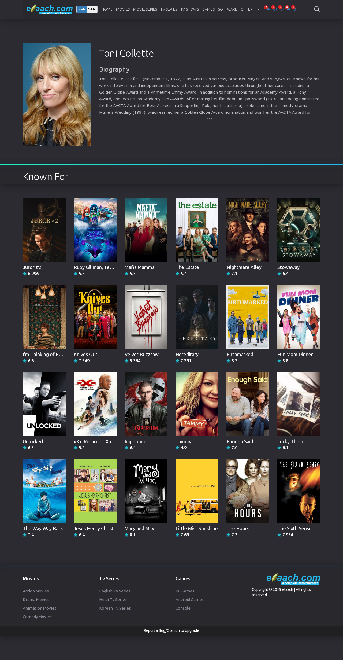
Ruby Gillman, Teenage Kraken (106, 267)
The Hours (237, 528)
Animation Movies (39, 608)
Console (183, 608)
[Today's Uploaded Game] (289, 9)
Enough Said (239, 441)
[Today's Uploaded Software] (294, 9)
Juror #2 (32, 267)
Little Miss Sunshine (197, 528)
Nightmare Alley (244, 267)
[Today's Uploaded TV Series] (275, 9)
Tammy (183, 441)
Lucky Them (290, 441)
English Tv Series (115, 591)
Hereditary (187, 354)
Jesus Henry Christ (94, 528)
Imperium (135, 441)
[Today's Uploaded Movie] (269, 9)
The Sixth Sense (294, 528)
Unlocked (33, 441)
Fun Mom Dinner (295, 354)
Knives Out (85, 354)
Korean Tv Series (115, 608)
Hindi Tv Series (113, 599)
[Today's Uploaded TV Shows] (282, 9)
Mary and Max (139, 528)
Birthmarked (239, 354)
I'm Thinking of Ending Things (54, 354)
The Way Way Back (43, 528)
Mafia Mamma (140, 267)
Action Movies (36, 591)
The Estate (187, 267)
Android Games (190, 599)
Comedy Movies (37, 616)
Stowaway (288, 267)
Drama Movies (36, 599)
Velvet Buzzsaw (142, 354)
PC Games (185, 591)
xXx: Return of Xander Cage (103, 441)
